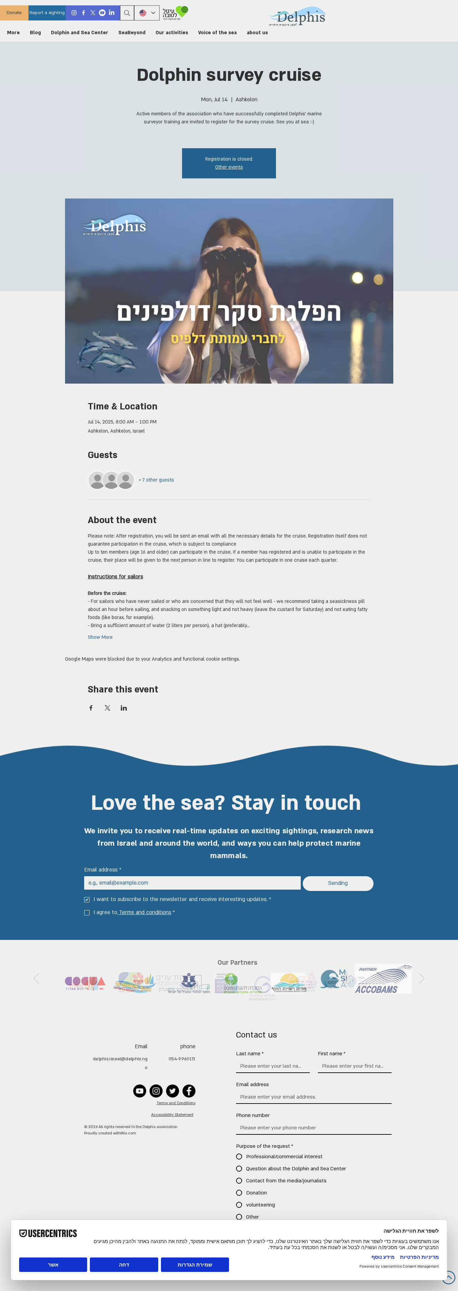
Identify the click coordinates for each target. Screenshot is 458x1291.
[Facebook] (83, 12)
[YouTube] (139, 1091)
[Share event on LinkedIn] (124, 708)
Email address (102, 870)
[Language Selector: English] (147, 12)
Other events (229, 167)
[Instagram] (74, 12)
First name (332, 1053)
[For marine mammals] (174, 12)
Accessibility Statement (172, 1114)
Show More (100, 637)
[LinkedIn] (111, 12)
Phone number (253, 1115)
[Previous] (421, 979)
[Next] (36, 979)
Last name (250, 1053)
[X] (93, 12)
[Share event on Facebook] (91, 708)
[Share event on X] (107, 708)
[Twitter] (172, 1091)
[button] (257, 33)
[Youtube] (102, 12)
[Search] (127, 12)
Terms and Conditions (176, 1103)
